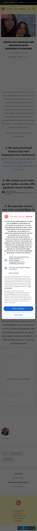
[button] (18, 273)
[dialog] (18, 265)
